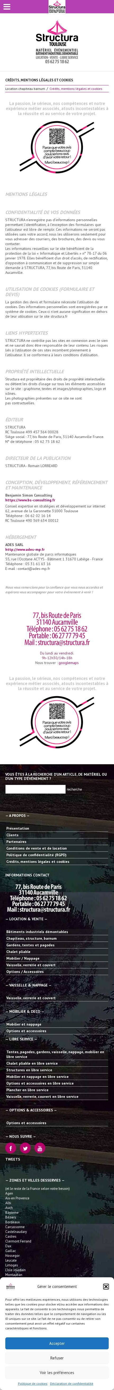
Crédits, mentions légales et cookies (37, 861)
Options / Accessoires (25, 971)
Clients (12, 835)
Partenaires (16, 841)
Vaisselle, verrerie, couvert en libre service (42, 1096)
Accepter (57, 1343)
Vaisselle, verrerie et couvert (31, 965)
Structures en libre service (29, 1070)
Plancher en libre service (27, 1089)
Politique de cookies (32, 1383)
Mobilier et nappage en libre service (37, 1076)
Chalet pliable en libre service (32, 1063)
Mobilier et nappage (23, 1024)
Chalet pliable (18, 951)
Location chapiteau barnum (25, 89)
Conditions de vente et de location (36, 848)
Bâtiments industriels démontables (37, 931)
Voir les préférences (57, 1372)
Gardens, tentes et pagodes (30, 945)
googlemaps (69, 662)
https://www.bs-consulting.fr (30, 500)
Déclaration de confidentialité (71, 1383)
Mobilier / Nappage (23, 958)
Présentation (17, 828)
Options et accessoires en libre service (40, 1083)
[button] (106, 1286)
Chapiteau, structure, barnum (31, 938)
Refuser (57, 1357)
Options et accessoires (26, 1030)
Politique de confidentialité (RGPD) (36, 855)
